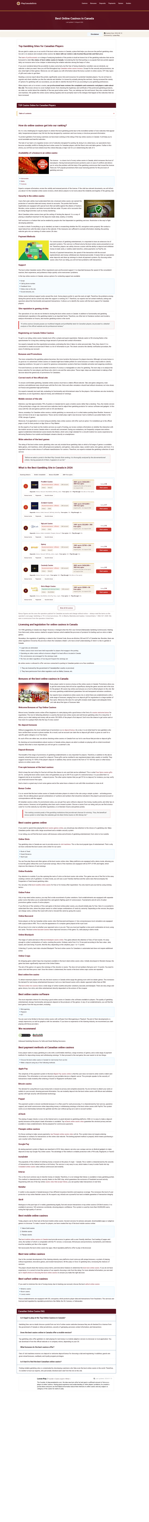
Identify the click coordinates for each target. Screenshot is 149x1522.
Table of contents (25, 113)
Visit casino (104, 488)
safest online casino (92, 1284)
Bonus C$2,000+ (54, 474)
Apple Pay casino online (62, 1074)
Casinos (84, 3)
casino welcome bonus (101, 712)
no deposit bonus (68, 730)
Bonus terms (28, 495)
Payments (111, 3)
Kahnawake (24, 178)
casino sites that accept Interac (56, 1182)
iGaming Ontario (25, 474)
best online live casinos (29, 986)
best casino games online (54, 828)
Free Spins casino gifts (104, 772)
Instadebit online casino (26, 1167)
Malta (23, 181)
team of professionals (29, 57)
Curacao (23, 184)
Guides (128, 3)
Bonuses (93, 3)
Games (120, 3)
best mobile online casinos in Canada (34, 1239)
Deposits (102, 3)
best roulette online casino (41, 885)
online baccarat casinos (41, 930)
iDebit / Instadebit (39, 474)
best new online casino (91, 1268)
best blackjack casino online (53, 940)
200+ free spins (67, 474)
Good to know (49, 495)
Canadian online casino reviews (72, 68)
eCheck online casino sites (74, 1121)
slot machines (66, 844)
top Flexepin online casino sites (62, 1134)
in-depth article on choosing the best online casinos (39, 1273)
